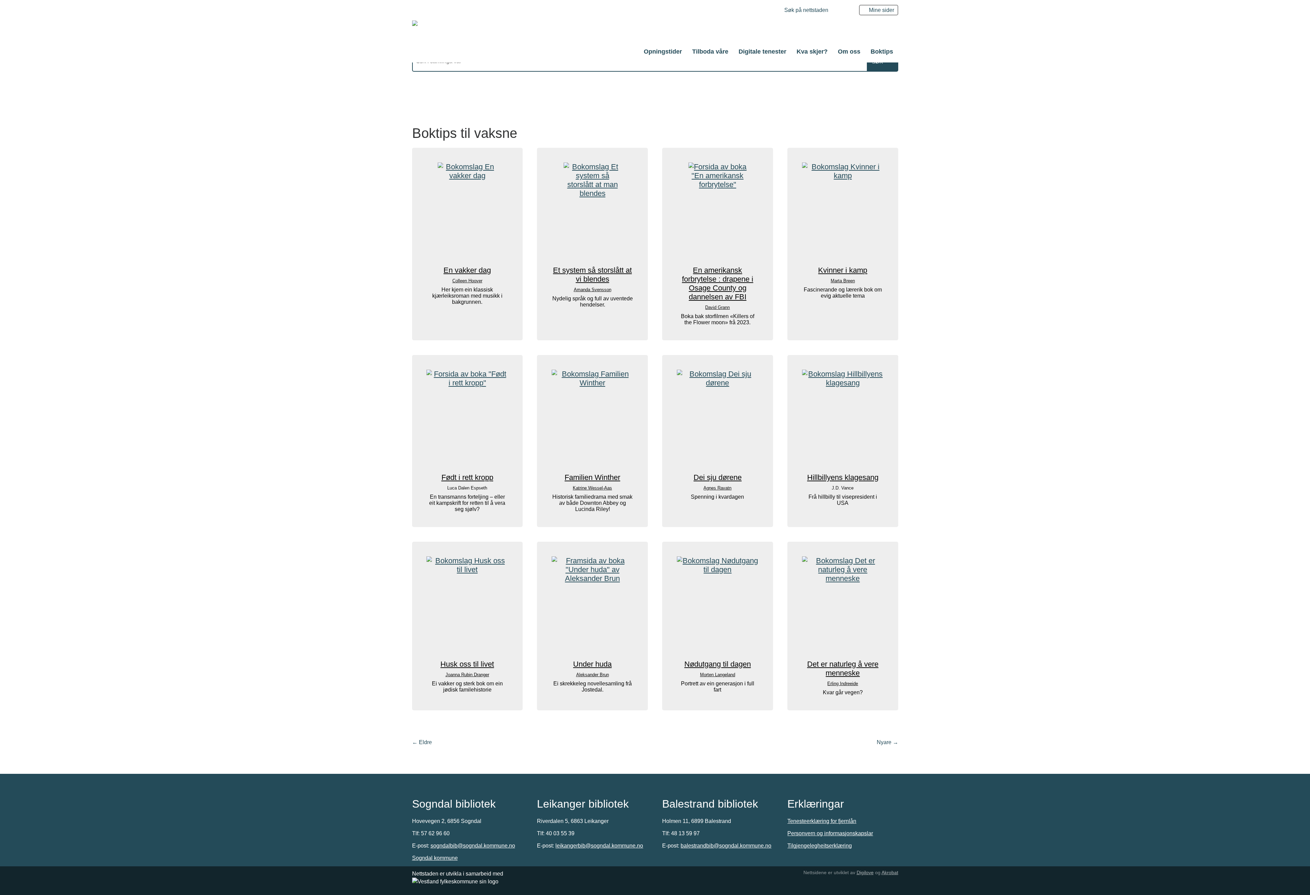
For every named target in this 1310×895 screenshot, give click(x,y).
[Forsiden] (648, 30)
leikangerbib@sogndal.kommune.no (599, 846)
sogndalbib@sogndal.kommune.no (473, 846)
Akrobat (890, 872)
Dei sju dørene (718, 477)
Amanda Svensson (592, 289)
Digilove (865, 872)
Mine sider (881, 10)
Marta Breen (843, 280)
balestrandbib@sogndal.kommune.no (726, 846)
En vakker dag (467, 270)
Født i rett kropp (467, 477)
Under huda (592, 664)
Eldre (422, 742)
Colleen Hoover (467, 280)
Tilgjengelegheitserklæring (819, 846)
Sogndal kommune (435, 858)
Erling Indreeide (842, 683)
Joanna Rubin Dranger (467, 674)
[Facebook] (769, 11)
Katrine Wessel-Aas (592, 488)
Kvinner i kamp (842, 270)
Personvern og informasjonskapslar (830, 833)
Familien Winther (592, 477)
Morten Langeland (717, 674)
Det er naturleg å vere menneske (842, 668)
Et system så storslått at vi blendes (592, 274)
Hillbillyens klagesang (842, 477)
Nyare (887, 742)
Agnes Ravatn (717, 488)
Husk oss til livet (467, 664)
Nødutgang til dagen (717, 664)
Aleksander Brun (592, 674)
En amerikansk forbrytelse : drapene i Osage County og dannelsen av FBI (717, 283)
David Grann (717, 307)
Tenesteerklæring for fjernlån (821, 821)
